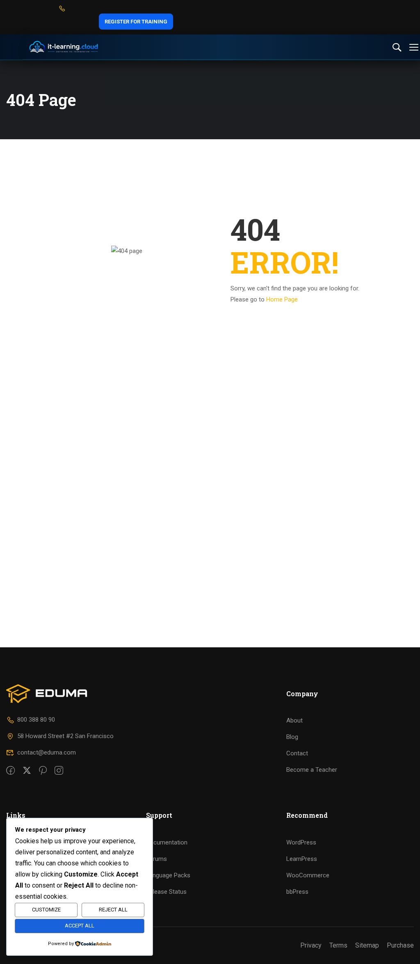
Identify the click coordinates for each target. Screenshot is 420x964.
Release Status (166, 891)
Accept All (79, 926)
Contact (297, 753)
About (294, 720)
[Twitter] (27, 771)
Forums (156, 859)
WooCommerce (307, 875)
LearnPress (301, 859)
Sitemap (367, 945)
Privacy (311, 945)
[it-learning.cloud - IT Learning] (63, 46)
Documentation (166, 842)
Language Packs (168, 875)
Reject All (113, 909)
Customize (46, 909)
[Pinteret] (43, 771)
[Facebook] (10, 771)
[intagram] (59, 771)
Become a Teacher (311, 769)
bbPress (297, 891)
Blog (292, 737)
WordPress (301, 842)
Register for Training (136, 21)
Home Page (282, 299)
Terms (338, 945)
